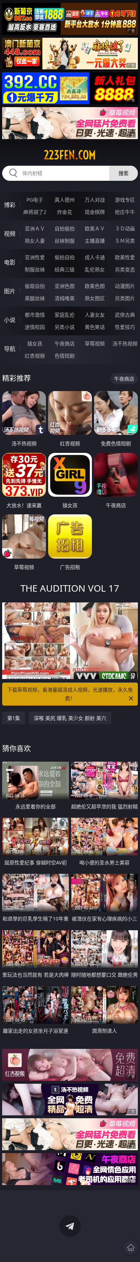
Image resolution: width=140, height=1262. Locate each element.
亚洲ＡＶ (35, 228)
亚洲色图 (65, 286)
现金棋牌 (95, 211)
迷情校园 (35, 326)
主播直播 (95, 240)
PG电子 (35, 199)
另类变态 (125, 269)
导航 (9, 349)
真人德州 (65, 199)
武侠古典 (125, 314)
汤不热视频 (124, 343)
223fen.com (70, 155)
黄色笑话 (95, 326)
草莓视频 (95, 343)
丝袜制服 (65, 240)
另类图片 (125, 298)
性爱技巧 (125, 326)
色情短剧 (65, 355)
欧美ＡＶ (95, 228)
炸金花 (64, 211)
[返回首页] (130, 1247)
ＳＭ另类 (125, 240)
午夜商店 (65, 343)
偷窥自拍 (35, 286)
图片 (9, 291)
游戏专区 (125, 199)
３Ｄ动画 (125, 228)
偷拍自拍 (65, 257)
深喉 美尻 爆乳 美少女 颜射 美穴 (70, 718)
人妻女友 (95, 314)
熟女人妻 (35, 240)
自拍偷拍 (65, 228)
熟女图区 (95, 298)
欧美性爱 (125, 257)
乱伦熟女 (95, 269)
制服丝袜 (35, 269)
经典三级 (65, 269)
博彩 (9, 205)
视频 (9, 234)
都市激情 (35, 314)
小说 (9, 320)
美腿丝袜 (35, 298)
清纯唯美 (65, 298)
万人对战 (95, 199)
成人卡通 (95, 257)
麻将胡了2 (34, 211)
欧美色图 (95, 286)
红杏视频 (35, 355)
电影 (9, 262)
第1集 (13, 718)
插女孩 (34, 343)
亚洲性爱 (35, 257)
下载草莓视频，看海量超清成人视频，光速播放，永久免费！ (70, 694)
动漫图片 (125, 286)
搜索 (123, 173)
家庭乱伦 (65, 314)
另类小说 (65, 326)
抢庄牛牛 (125, 211)
